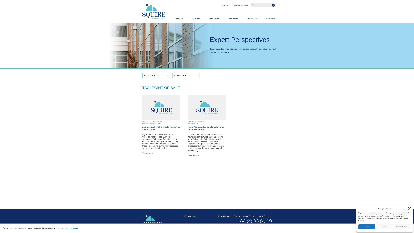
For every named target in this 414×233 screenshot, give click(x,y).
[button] (410, 209)
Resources (233, 19)
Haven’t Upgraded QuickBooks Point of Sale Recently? (206, 128)
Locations (190, 216)
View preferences (402, 227)
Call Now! (270, 19)
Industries (214, 19)
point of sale (149, 123)
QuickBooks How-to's (155, 121)
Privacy (237, 216)
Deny (385, 227)
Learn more (73, 228)
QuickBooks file (199, 121)
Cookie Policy (248, 216)
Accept (366, 227)
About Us (178, 19)
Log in (225, 5)
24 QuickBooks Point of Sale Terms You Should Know (161, 128)
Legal (259, 216)
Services (196, 19)
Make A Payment (241, 5)
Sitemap (267, 216)
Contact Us (252, 19)
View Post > (147, 153)
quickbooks (157, 123)
